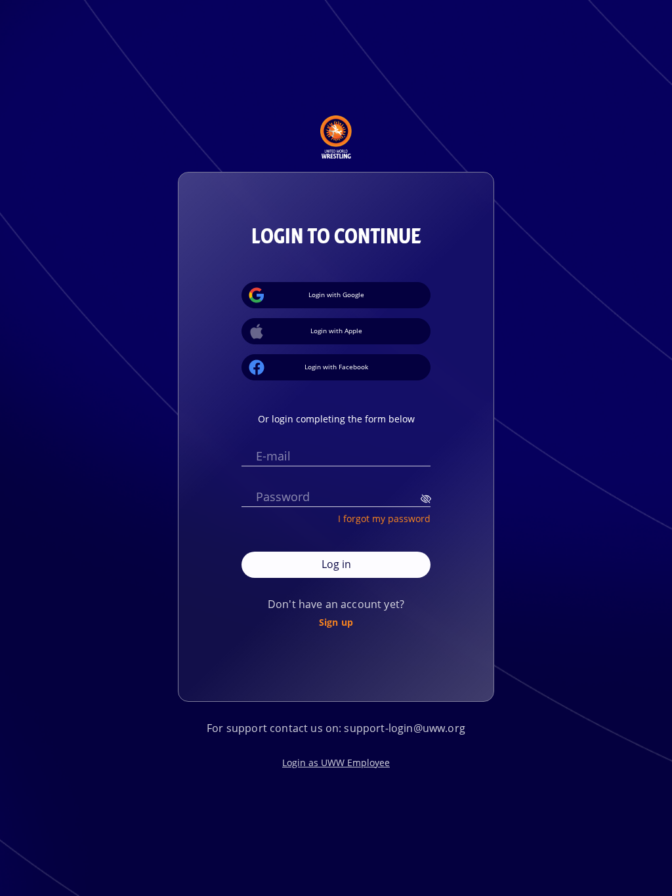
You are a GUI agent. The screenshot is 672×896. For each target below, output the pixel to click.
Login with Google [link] (336, 294)
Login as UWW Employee (336, 762)
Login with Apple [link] (336, 330)
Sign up (336, 622)
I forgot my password (384, 518)
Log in (336, 564)
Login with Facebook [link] (336, 366)
